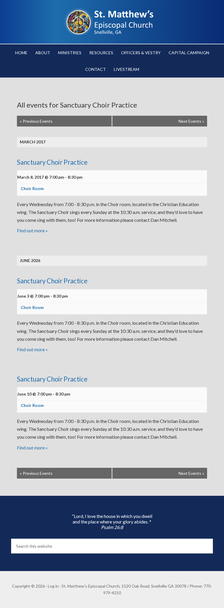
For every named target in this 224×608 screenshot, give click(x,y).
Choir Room (32, 188)
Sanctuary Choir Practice (52, 162)
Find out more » (32, 230)
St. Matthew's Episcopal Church (112, 20)
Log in (53, 586)
